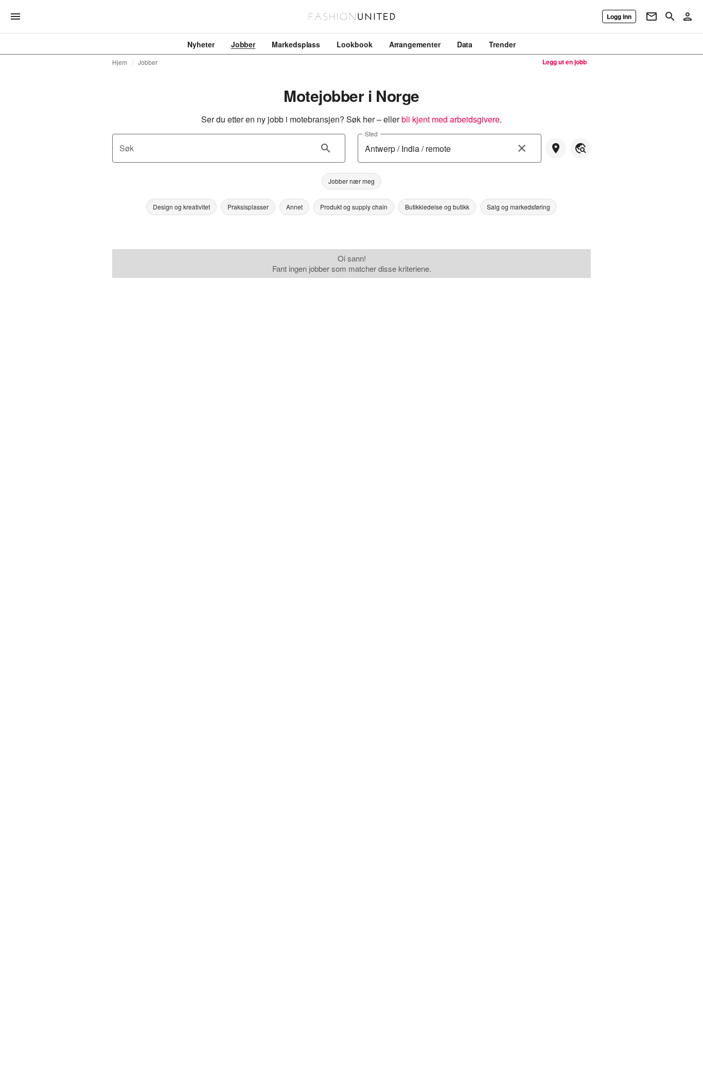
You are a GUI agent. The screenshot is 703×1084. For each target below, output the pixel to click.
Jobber (148, 62)
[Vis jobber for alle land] (580, 148)
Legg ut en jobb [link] (564, 61)
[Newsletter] (651, 16)
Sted (371, 133)
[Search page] (670, 16)
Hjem (120, 62)
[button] (351, 181)
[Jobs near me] (556, 148)
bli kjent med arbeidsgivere (450, 119)
